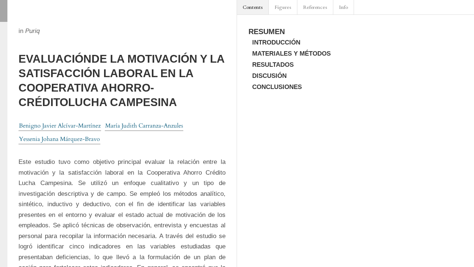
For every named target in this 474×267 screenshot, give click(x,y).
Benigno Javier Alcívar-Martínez (60, 126)
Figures (282, 7)
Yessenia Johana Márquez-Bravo (59, 139)
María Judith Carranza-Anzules (144, 126)
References (315, 7)
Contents (253, 7)
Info (343, 7)
